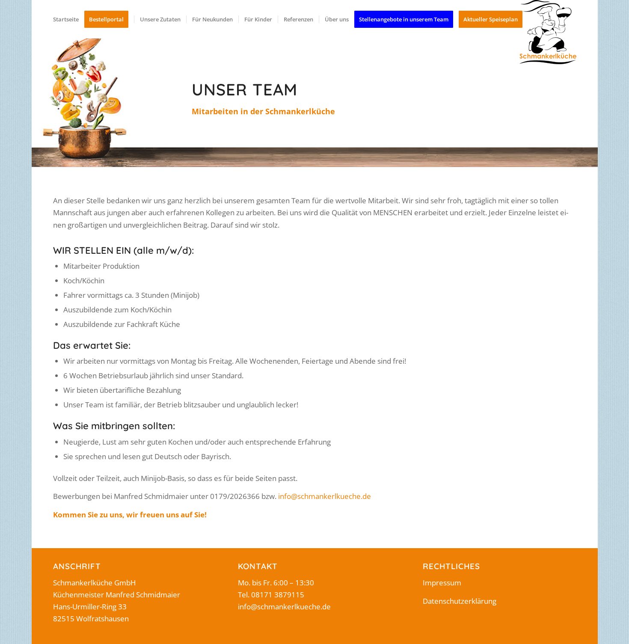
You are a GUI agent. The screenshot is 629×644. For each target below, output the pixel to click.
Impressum (442, 583)
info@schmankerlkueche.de (324, 496)
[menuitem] (65, 19)
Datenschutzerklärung (459, 601)
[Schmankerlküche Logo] (547, 32)
